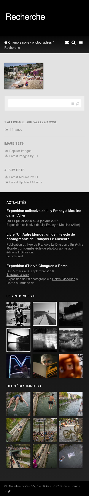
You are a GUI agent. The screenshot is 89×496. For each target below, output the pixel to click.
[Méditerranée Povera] (45, 314)
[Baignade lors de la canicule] (18, 404)
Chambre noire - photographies (29, 42)
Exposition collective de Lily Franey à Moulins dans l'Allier (43, 213)
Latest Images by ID (23, 155)
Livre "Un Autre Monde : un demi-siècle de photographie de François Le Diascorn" (40, 236)
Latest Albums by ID (23, 177)
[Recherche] (73, 42)
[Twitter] (9, 491)
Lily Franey (48, 224)
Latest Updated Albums (25, 182)
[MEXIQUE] (18, 314)
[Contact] (67, 42)
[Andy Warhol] (45, 366)
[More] (34, 295)
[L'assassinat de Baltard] (71, 314)
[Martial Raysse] (18, 366)
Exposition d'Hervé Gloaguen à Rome (37, 265)
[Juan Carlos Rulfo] (71, 366)
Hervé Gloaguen (63, 278)
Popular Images (20, 150)
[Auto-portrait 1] (45, 340)
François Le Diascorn (53, 244)
